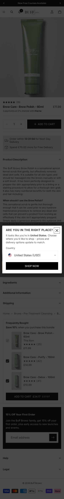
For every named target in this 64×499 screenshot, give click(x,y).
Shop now (32, 265)
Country (10, 248)
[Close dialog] (56, 230)
